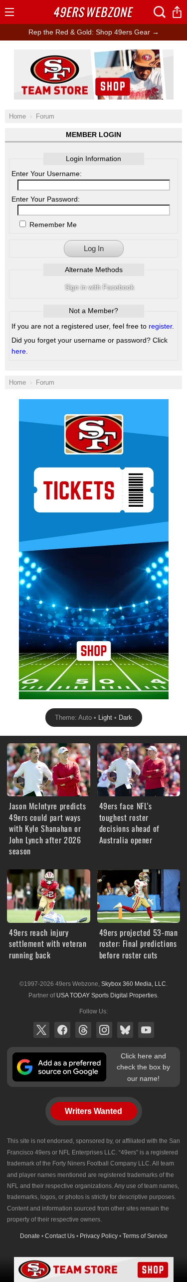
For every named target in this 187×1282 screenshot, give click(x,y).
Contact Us (60, 1235)
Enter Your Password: (45, 199)
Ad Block (93, 55)
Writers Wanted (93, 1111)
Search (159, 12)
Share (177, 12)
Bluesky (125, 1030)
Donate (30, 1235)
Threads (83, 1030)
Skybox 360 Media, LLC (133, 983)
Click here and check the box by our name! (143, 1067)
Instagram (104, 1030)
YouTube (146, 1030)
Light (105, 717)
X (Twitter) (41, 1030)
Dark (125, 717)
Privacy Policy (99, 1235)
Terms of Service (145, 1235)
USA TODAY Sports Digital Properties (106, 995)
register (160, 326)
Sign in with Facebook (99, 287)
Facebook (62, 1030)
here (18, 351)
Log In (94, 248)
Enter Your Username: (46, 174)
